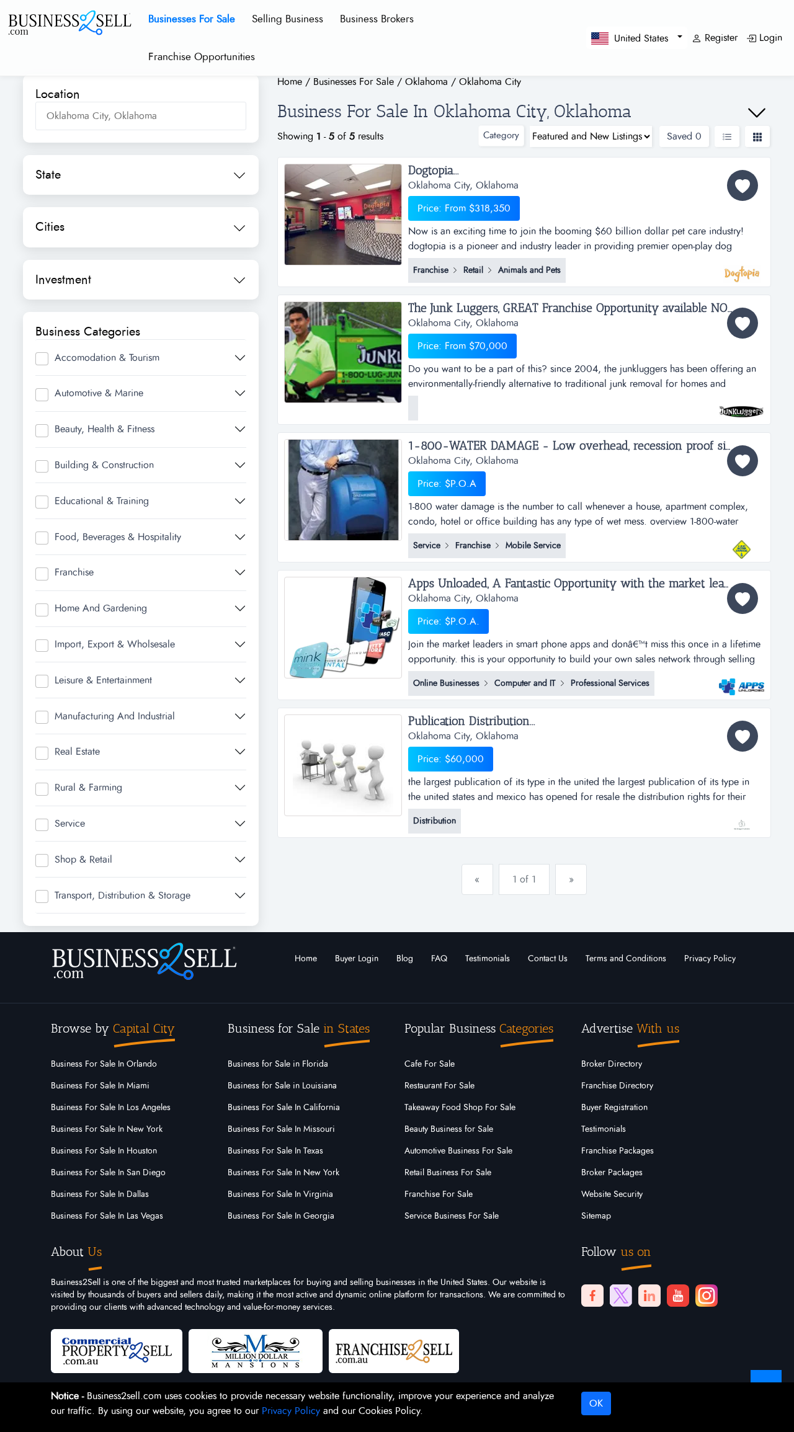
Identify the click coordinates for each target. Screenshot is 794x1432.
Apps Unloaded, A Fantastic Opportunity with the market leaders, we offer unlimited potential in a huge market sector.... (586, 583)
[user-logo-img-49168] (741, 405)
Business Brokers (377, 19)
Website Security (612, 1194)
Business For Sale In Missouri (281, 1129)
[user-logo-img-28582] (741, 818)
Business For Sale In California (284, 1107)
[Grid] (757, 136)
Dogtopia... (433, 170)
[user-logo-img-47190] (741, 681)
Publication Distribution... (471, 721)
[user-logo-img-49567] (741, 268)
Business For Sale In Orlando (104, 1064)
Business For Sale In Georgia (281, 1216)
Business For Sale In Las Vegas (107, 1216)
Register (720, 38)
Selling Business (287, 19)
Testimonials (487, 958)
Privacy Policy (710, 958)
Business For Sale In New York (107, 1129)
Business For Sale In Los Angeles (111, 1107)
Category (501, 135)
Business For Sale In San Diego (108, 1172)
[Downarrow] (757, 113)
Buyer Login (356, 958)
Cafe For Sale (429, 1064)
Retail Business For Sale (447, 1172)
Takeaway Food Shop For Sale (459, 1107)
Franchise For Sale (438, 1194)
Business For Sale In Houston (104, 1151)
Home (306, 958)
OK (596, 1403)
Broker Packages (612, 1172)
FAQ (439, 958)
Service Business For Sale (451, 1216)
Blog (404, 958)
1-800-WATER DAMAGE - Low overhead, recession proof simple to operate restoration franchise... (586, 446)
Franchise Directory (617, 1086)
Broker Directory (611, 1064)
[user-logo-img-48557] (741, 543)
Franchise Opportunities (201, 56)
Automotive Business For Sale (458, 1151)
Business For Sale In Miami (100, 1086)
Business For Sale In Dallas (100, 1194)
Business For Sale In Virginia (280, 1194)
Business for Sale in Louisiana (282, 1086)
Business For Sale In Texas (275, 1151)
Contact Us (548, 958)
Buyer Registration (614, 1107)
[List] (727, 136)
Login (769, 38)
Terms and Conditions (626, 958)
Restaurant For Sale (439, 1086)
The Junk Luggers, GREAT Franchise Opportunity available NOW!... (577, 308)
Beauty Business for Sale (448, 1129)
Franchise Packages (617, 1151)
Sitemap (596, 1216)
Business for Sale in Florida (278, 1064)
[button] (636, 37)
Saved (684, 136)
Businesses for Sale (191, 19)
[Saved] (742, 185)
